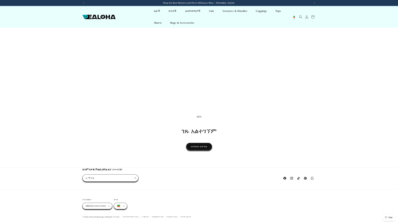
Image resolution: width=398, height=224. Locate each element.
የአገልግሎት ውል (158, 217)
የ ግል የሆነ (145, 217)
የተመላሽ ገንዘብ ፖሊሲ (131, 217)
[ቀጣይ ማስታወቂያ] (314, 3)
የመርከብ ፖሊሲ (172, 217)
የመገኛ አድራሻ (186, 217)
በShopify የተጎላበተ (112, 217)
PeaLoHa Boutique (97, 217)
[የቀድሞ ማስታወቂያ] (83, 3)
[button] (300, 17)
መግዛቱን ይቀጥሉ (199, 146)
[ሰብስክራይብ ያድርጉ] (134, 178)
